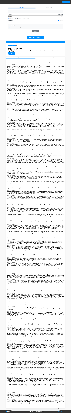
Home (8, 42)
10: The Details (17, 42)
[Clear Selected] (61, 16)
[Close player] (59, 408)
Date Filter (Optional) (12, 25)
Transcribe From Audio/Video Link (35, 37)
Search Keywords (10, 20)
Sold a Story (12, 42)
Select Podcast (10, 14)
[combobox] (35, 16)
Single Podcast (21, 7)
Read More (11, 53)
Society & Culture (12, 45)
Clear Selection (60, 14)
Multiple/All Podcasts (49, 7)
